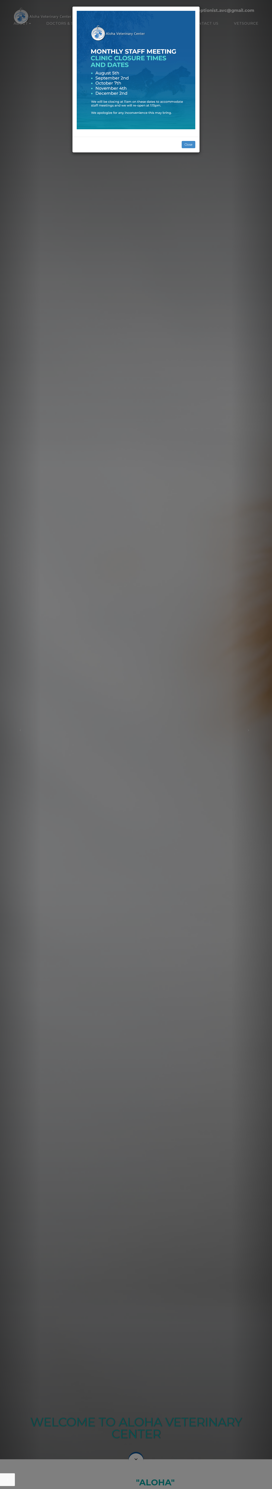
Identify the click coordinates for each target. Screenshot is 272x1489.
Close (188, 144)
